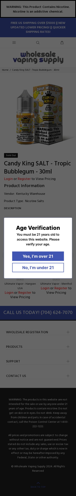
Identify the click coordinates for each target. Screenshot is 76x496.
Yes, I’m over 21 (38, 256)
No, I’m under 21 (38, 267)
